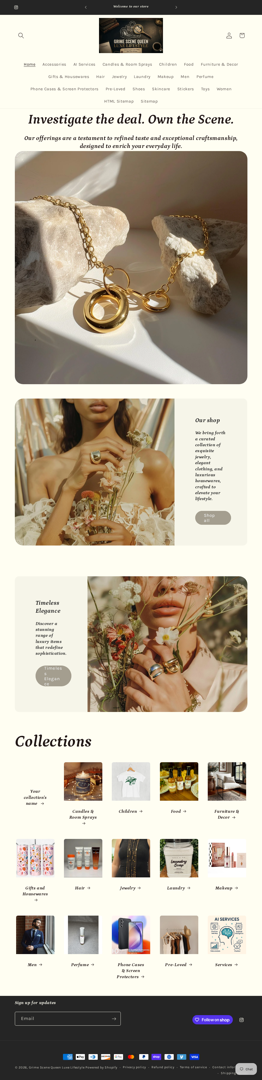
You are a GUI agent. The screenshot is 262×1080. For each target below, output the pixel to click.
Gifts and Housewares (35, 891)
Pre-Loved (176, 964)
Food (176, 811)
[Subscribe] (114, 1019)
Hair (80, 888)
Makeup (224, 888)
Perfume (80, 964)
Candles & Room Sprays (83, 814)
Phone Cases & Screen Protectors (130, 970)
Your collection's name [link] (35, 797)
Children (128, 811)
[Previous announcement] (85, 7)
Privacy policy (134, 1067)
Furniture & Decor (226, 814)
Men (32, 964)
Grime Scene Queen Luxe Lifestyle (57, 1067)
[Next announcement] (176, 7)
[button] (21, 35)
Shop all (209, 518)
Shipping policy (234, 1073)
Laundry (176, 888)
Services (223, 964)
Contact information (229, 1067)
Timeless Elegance (53, 676)
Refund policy (162, 1067)
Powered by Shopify (101, 1067)
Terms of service (193, 1067)
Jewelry (127, 888)
